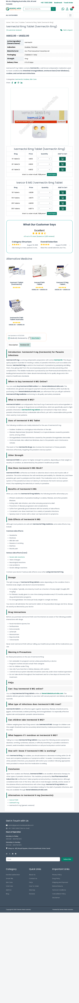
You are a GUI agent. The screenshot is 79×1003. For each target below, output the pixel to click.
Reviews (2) (24, 345)
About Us (32, 875)
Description (13, 345)
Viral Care (9, 886)
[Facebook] (15, 853)
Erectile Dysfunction (13, 875)
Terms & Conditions (59, 890)
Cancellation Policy (59, 894)
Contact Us (33, 878)
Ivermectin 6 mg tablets (31, 410)
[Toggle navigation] (70, 15)
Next (70, 245)
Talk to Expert (68, 30)
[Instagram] (6, 853)
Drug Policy (56, 878)
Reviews (32, 894)
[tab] (13, 345)
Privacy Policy (57, 875)
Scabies (22, 22)
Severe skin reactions (17, 557)
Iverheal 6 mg (14, 803)
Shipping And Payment (60, 882)
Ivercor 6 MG (13, 800)
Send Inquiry (52, 174)
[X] (9, 853)
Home (8, 22)
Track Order (68, 3)
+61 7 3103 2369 (46, 3)
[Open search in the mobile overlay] (39, 9)
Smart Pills (9, 878)
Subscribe (67, 859)
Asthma (8, 890)
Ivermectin (19, 79)
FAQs (31, 882)
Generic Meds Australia (24, 909)
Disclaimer (56, 898)
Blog (7, 894)
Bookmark (58, 3)
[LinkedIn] (12, 853)
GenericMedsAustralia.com (52, 693)
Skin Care (15, 22)
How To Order (34, 886)
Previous (9, 245)
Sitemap (32, 890)
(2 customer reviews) (14, 30)
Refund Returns (57, 886)
